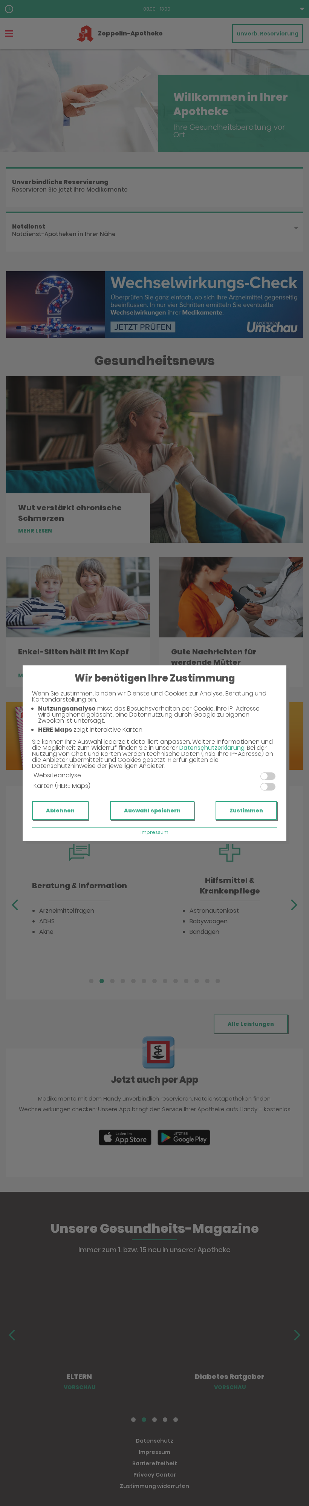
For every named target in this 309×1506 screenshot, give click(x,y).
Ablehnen (60, 810)
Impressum (154, 832)
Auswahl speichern (152, 810)
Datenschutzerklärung (212, 747)
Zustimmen (246, 810)
